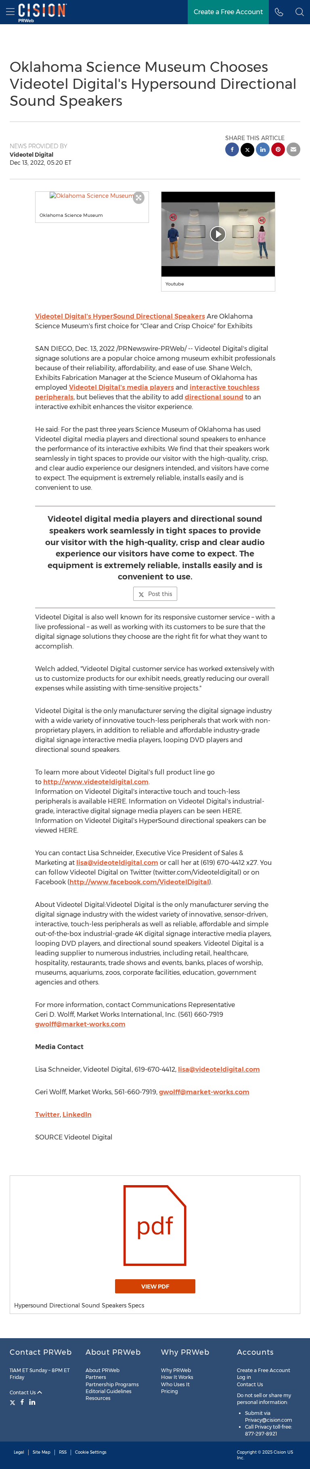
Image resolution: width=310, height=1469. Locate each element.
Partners (96, 1377)
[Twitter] (13, 1402)
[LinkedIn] (32, 1402)
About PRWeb (102, 1370)
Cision (280, 1452)
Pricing (169, 1391)
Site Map (41, 1452)
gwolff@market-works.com (80, 1024)
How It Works (177, 1377)
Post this (160, 594)
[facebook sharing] (232, 150)
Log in (244, 1377)
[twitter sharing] (247, 151)
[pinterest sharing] (278, 150)
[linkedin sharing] (263, 150)
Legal (19, 1452)
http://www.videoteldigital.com (96, 782)
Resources (98, 1398)
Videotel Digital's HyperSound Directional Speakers (120, 316)
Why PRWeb (176, 1370)
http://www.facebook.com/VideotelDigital (139, 882)
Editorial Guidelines (109, 1391)
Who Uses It (175, 1384)
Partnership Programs (112, 1384)
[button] (92, 196)
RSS (63, 1452)
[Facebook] (22, 1402)
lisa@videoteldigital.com (117, 863)
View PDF (155, 1286)
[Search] (299, 12)
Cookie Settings (91, 1452)
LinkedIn (77, 1115)
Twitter (47, 1115)
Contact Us (23, 1392)
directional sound (214, 397)
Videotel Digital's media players (121, 387)
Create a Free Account (228, 12)
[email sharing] (293, 150)
